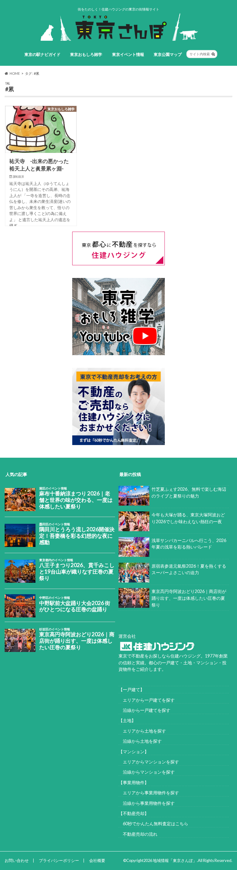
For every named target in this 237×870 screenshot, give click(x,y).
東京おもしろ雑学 (86, 54)
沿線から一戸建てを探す (144, 710)
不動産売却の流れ (137, 834)
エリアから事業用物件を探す (148, 792)
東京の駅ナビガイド (42, 54)
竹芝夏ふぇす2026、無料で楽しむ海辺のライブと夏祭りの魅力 (189, 492)
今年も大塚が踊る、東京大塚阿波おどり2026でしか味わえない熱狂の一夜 (188, 518)
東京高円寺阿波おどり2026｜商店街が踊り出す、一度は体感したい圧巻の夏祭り (189, 598)
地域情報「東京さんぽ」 (175, 860)
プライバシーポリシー (59, 860)
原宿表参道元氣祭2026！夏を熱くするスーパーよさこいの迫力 (189, 569)
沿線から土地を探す (140, 741)
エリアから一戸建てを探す (146, 700)
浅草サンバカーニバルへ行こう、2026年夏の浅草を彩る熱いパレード (189, 544)
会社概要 (97, 860)
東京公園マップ (168, 54)
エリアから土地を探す (142, 730)
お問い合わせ (17, 860)
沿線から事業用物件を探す (146, 803)
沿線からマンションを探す (146, 772)
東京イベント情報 (128, 54)
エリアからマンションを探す (148, 761)
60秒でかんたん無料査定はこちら (153, 823)
